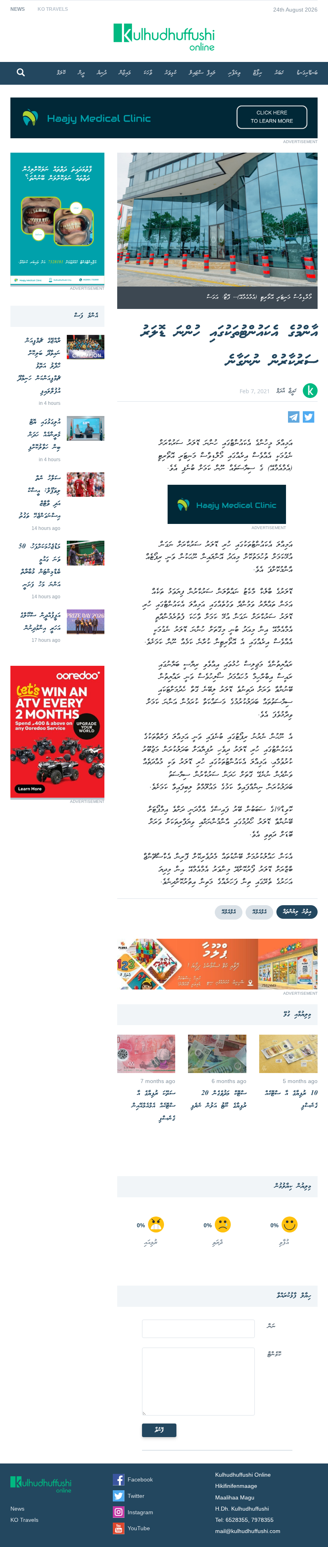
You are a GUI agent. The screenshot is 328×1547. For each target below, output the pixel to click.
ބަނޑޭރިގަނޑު (307, 73)
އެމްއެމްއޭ (259, 912)
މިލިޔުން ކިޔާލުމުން (293, 1186)
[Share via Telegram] (294, 420)
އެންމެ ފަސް (86, 316)
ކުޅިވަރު (170, 73)
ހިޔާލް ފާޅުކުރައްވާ (294, 1295)
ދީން (81, 73)
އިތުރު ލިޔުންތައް (297, 912)
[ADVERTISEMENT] (164, 136)
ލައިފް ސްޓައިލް (202, 73)
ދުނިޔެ (101, 73)
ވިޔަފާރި (234, 73)
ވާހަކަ (148, 73)
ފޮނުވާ (159, 1430)
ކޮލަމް (61, 73)
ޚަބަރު (279, 73)
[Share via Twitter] (308, 420)
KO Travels (53, 9)
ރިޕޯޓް (257, 73)
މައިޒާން (125, 73)
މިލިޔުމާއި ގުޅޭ (297, 1014)
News (17, 9)
